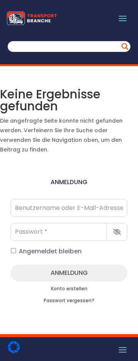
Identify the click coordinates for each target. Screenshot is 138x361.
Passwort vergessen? (69, 301)
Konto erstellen (69, 289)
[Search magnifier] (125, 46)
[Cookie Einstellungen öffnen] (14, 351)
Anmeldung (69, 272)
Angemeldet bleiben (50, 251)
